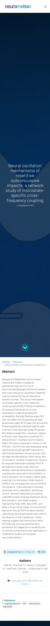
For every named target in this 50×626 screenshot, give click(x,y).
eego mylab (7, 606)
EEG (24, 603)
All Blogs (6, 361)
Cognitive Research (12, 603)
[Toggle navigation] (45, 6)
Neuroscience (34, 603)
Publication (18, 361)
